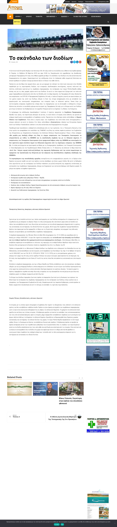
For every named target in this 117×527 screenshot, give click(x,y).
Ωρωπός (74, 1)
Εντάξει (57, 524)
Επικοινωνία (96, 16)
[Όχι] (115, 523)
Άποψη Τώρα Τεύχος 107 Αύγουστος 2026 (30, 1)
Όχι (62, 524)
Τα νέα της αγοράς (80, 16)
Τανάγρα (80, 1)
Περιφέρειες (50, 16)
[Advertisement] (98, 181)
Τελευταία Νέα (89, 1)
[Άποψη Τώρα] (10, 16)
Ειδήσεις (64, 16)
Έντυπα (67, 1)
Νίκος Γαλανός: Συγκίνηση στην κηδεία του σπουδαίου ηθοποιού (70, 400)
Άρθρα (17, 16)
